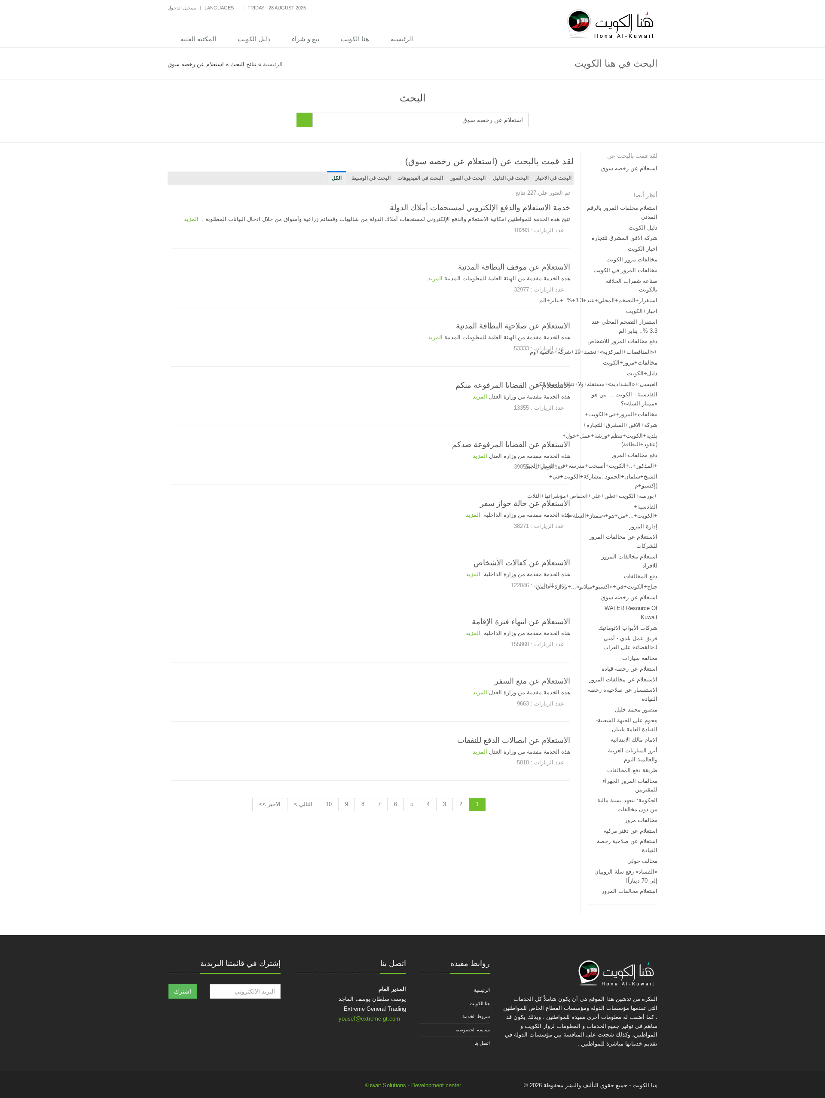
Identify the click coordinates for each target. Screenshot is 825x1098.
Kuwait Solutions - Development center (412, 1085)
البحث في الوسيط (371, 178)
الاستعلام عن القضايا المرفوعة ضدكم (511, 444)
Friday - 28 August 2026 (276, 7)
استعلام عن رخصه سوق (629, 168)
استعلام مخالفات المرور (629, 891)
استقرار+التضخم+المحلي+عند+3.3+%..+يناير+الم (598, 300)
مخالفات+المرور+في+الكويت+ (621, 414)
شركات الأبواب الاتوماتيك (627, 628)
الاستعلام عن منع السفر (532, 681)
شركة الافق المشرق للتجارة (624, 238)
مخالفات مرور (641, 820)
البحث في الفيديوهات (420, 178)
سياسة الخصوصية (472, 1029)
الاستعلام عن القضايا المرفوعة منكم (512, 385)
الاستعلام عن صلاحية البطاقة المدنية (513, 326)
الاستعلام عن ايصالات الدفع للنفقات (513, 740)
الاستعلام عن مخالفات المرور (623, 679)
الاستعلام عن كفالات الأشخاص (522, 562)
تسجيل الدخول (182, 7)
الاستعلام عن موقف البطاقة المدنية (514, 267)
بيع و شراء (305, 39)
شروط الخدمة (476, 1016)
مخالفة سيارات (639, 658)
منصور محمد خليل (636, 709)
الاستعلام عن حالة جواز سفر (525, 503)
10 (329, 804)
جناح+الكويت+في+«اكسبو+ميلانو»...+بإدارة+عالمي (596, 586)
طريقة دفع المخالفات (632, 770)
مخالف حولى (642, 861)
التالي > (303, 804)
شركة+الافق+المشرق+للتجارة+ (620, 425)
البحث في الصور (468, 178)
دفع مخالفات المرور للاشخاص (622, 341)
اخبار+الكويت (641, 311)
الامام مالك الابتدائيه (634, 739)
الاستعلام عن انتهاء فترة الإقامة (521, 621)
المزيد (191, 219)
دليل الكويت (254, 39)
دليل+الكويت (642, 373)
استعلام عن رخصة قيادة (629, 669)
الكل (337, 178)
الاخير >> (270, 804)
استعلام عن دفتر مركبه (630, 831)
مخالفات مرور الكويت (631, 259)
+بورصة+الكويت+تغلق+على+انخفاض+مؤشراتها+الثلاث (592, 496)
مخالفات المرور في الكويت (625, 270)
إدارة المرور (643, 526)
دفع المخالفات (640, 576)
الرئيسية (402, 39)
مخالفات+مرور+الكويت (630, 362)
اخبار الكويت (642, 248)
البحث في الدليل (511, 178)
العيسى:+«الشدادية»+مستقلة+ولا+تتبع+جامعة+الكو (596, 384)
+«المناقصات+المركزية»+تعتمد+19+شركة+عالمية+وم (593, 352)
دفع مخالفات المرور (634, 455)
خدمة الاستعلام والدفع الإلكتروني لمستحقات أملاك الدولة (480, 207)
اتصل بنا (482, 1043)
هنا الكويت (355, 39)
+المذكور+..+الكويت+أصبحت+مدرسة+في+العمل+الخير (591, 466)
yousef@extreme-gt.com (369, 1018)
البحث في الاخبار (553, 178)
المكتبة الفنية (198, 39)
